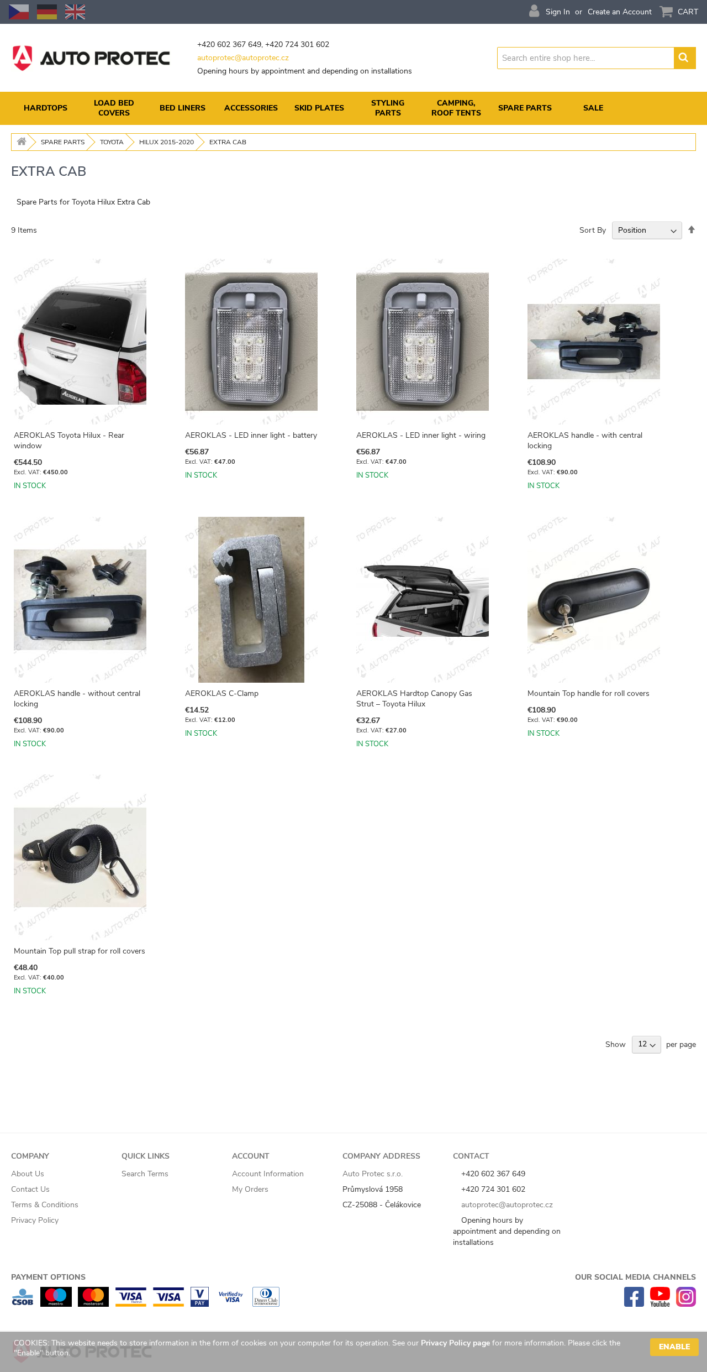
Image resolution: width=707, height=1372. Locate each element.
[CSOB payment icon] (22, 1304)
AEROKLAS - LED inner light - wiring (421, 435)
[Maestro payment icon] (56, 1304)
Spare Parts (63, 142)
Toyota (112, 142)
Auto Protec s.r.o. (372, 1174)
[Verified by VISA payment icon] (230, 1304)
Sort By (592, 230)
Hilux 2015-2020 (166, 142)
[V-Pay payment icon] (200, 1304)
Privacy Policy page (455, 1343)
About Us (27, 1174)
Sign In (558, 12)
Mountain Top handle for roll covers (588, 693)
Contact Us (30, 1189)
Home (20, 142)
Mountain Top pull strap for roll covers (79, 951)
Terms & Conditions (44, 1205)
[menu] (353, 108)
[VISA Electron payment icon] (130, 1304)
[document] (356, 1351)
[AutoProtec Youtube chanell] (660, 1304)
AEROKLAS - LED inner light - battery (251, 435)
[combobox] (586, 58)
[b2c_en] (75, 11)
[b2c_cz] (19, 11)
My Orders (250, 1189)
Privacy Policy (35, 1220)
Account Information (268, 1174)
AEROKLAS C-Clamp (221, 693)
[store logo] (91, 58)
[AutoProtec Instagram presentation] (686, 1304)
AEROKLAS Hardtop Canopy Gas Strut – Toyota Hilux (414, 698)
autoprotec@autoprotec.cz (243, 58)
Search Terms (145, 1174)
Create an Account (620, 12)
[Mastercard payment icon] (93, 1304)
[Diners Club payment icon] (265, 1304)
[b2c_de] (47, 11)
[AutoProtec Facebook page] (634, 1304)
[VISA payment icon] (168, 1304)
